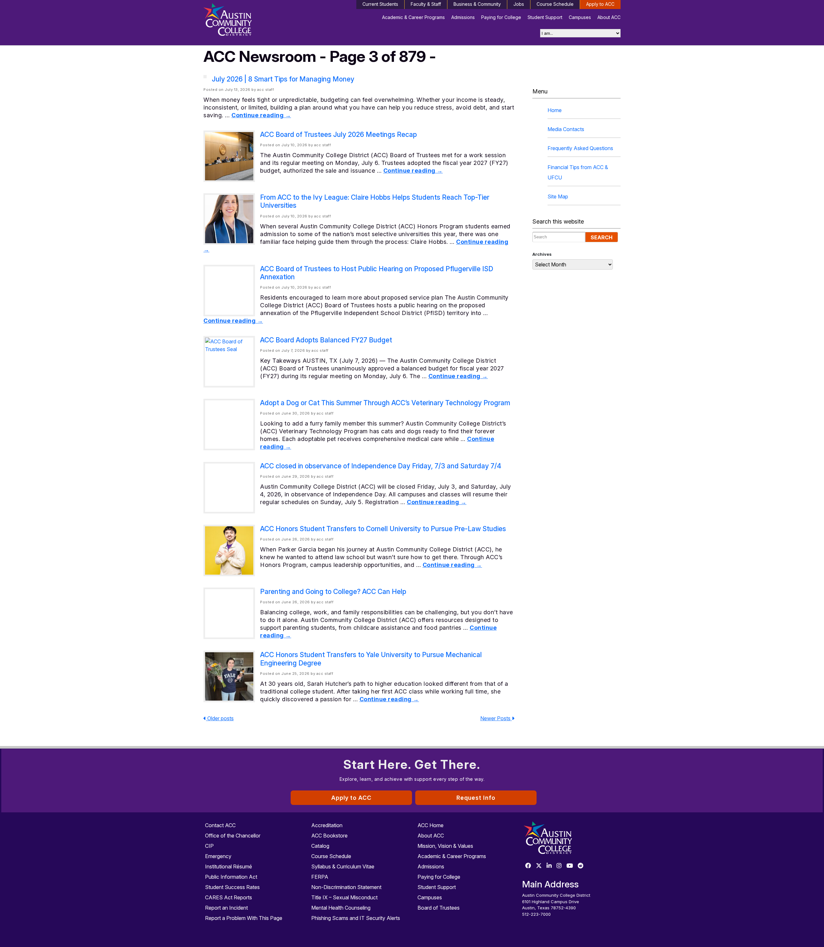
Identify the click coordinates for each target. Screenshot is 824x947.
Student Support (545, 17)
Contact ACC (220, 825)
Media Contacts (566, 129)
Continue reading (261, 115)
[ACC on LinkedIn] (549, 866)
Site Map (558, 196)
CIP (209, 846)
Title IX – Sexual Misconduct (344, 897)
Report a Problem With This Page (243, 918)
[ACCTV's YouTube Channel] (570, 866)
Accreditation (326, 825)
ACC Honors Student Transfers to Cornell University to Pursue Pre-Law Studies (383, 529)
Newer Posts (496, 718)
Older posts (220, 718)
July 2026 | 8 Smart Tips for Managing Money (283, 79)
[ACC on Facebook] (528, 866)
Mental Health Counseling (340, 907)
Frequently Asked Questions (580, 148)
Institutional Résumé (228, 866)
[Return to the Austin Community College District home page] (252, 21)
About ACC (609, 17)
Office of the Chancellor (232, 835)
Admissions (463, 17)
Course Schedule (555, 4)
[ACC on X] (538, 866)
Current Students (380, 4)
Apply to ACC (600, 4)
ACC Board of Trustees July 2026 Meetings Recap (338, 134)
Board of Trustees (438, 907)
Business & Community (477, 4)
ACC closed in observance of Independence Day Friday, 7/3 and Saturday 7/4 (380, 466)
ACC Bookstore (329, 835)
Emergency (218, 856)
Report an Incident (226, 907)
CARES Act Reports (228, 897)
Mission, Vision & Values (445, 846)
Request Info (475, 797)
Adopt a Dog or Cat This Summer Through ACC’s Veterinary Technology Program (385, 403)
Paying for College (501, 17)
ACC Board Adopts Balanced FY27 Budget (326, 340)
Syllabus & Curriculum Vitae (342, 866)
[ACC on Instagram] (559, 866)
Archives (542, 254)
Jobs (518, 4)
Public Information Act (231, 877)
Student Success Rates (232, 887)
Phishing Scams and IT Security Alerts (355, 918)
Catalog (320, 846)
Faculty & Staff (426, 4)
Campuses (580, 17)
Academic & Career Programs (413, 17)
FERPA (319, 877)
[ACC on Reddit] (580, 866)
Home (555, 110)
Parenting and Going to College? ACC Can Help (333, 592)
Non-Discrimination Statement (346, 887)
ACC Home (430, 825)
